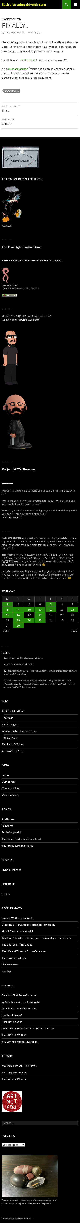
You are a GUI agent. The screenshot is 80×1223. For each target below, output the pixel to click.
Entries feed (9, 781)
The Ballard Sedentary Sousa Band (21, 839)
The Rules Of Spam (12, 744)
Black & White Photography (18, 918)
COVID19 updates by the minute (20, 1001)
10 (29, 609)
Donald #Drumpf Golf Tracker (19, 1008)
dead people (12, 91)
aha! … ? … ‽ (10, 737)
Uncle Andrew (10, 964)
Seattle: (6, 652)
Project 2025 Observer (19, 469)
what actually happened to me (19, 731)
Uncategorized (11, 19)
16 (18, 614)
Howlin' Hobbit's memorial (17, 931)
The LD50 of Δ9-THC (14, 1035)
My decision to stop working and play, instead (28, 1028)
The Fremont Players (14, 1079)
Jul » (74, 631)
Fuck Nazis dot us (12, 1021)
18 (40, 614)
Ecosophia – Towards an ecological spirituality (28, 924)
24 (29, 620)
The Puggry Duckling (14, 957)
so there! (8, 121)
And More (8, 819)
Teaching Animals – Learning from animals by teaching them (36, 937)
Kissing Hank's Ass (13, 517)
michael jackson (18, 68)
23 (18, 620)
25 (40, 620)
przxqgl (36, 32)
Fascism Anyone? (12, 1015)
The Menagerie (10, 724)
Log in (5, 775)
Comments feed (11, 788)
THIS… (11, 108)
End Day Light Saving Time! (22, 247)
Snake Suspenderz (12, 832)
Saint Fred (8, 825)
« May (6, 631)
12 (50, 609)
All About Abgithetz (13, 711)
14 (72, 609)
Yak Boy (6, 971)
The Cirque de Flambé (14, 1072)
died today (27, 60)
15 (7, 614)
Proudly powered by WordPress (17, 1218)
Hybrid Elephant (11, 869)
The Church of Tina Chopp (17, 944)
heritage (8, 717)
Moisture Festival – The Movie (19, 1065)
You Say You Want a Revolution (20, 1041)
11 (40, 609)
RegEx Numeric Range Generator (21, 319)
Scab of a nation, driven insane (24, 4)
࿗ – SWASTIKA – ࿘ (13, 750)
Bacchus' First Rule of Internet (19, 995)
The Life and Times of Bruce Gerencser (24, 951)
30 (18, 625)
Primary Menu (75, 4)
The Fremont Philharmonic (17, 845)
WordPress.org (10, 794)
